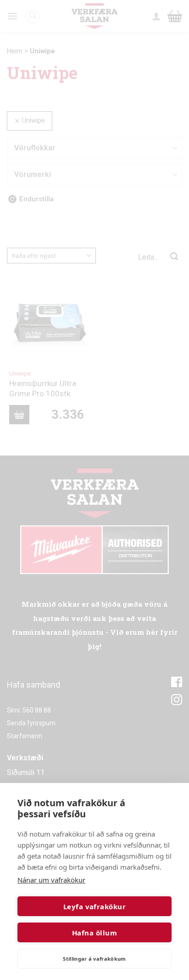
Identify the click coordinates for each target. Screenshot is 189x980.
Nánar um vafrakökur (51, 879)
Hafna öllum (94, 932)
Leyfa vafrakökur (94, 906)
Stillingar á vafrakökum (94, 958)
